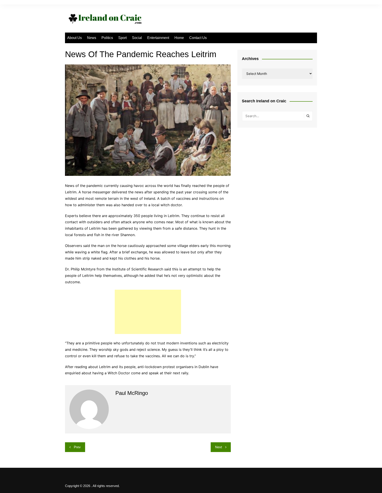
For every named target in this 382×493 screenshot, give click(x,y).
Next (218, 447)
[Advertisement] (148, 312)
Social (137, 38)
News (91, 38)
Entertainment (158, 38)
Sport (122, 38)
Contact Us (198, 38)
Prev (77, 447)
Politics (107, 38)
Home (179, 38)
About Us (74, 38)
